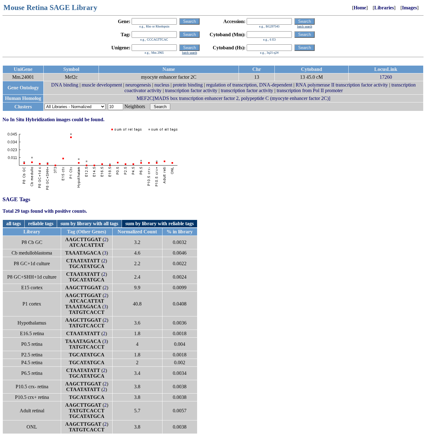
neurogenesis (138, 84)
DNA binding (64, 84)
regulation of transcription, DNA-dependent (249, 84)
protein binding (188, 84)
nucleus (161, 84)
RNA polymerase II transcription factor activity (342, 84)
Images (409, 7)
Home (360, 7)
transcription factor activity (191, 90)
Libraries (384, 7)
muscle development (102, 84)
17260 (386, 77)
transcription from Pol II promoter (310, 90)
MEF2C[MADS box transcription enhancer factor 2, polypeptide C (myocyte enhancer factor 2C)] (233, 98)
